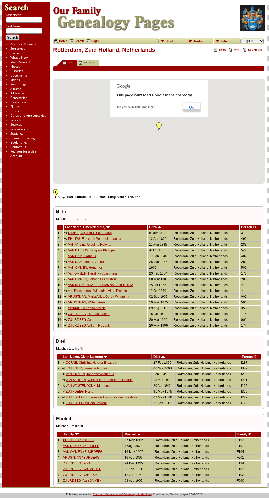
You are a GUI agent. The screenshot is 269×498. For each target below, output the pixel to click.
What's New (19, 57)
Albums (15, 89)
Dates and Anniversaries (28, 115)
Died (157, 357)
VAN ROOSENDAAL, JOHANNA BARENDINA (100, 285)
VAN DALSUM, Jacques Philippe (91, 250)
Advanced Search (23, 44)
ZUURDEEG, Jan (80, 320)
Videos (15, 80)
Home (63, 41)
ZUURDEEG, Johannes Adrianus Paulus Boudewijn (102, 397)
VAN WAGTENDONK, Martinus (88, 386)
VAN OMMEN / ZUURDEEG (82, 452)
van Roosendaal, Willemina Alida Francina (98, 291)
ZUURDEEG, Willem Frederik (89, 325)
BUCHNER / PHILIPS (78, 440)
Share (222, 49)
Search (79, 41)
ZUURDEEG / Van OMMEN (82, 480)
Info (224, 41)
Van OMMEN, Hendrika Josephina (92, 273)
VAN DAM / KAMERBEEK (81, 446)
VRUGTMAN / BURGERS (81, 457)
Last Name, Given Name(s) (85, 227)
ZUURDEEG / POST (77, 463)
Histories (16, 71)
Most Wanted (20, 62)
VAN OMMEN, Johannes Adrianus (92, 279)
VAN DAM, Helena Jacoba (87, 262)
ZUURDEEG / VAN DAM (80, 475)
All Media (17, 93)
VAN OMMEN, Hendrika (85, 268)
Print (237, 49)
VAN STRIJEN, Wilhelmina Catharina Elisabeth (99, 380)
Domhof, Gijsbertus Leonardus (90, 233)
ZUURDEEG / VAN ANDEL (82, 469)
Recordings (18, 84)
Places (15, 106)
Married (131, 434)
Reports (16, 120)
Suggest (89, 62)
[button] (159, 126)
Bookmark (255, 49)
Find (170, 41)
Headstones (19, 102)
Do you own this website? (136, 107)
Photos (15, 66)
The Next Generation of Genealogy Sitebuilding (122, 494)
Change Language (23, 138)
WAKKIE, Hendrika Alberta (87, 308)
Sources (16, 124)
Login (95, 41)
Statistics (16, 133)
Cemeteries (18, 97)
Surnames (17, 48)
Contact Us (18, 147)
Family (69, 434)
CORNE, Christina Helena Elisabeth (91, 362)
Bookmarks (18, 142)
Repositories (19, 129)
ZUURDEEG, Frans (79, 391)
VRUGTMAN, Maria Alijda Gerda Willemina (98, 296)
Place (71, 62)
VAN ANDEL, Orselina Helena (89, 244)
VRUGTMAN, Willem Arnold (87, 302)
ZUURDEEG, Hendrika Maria (89, 314)
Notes (14, 111)
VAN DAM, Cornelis (82, 256)
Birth (153, 227)
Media (198, 41)
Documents (18, 75)
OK (191, 107)
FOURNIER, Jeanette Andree (86, 368)
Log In (14, 53)
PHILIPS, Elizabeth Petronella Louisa (94, 239)
